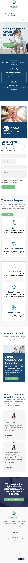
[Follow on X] (21, 559)
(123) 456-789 (11, 128)
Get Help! (8, 44)
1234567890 (9, 13)
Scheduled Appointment (14, 499)
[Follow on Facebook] (19, 559)
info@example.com (12, 15)
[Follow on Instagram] (24, 559)
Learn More (14, 68)
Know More (7, 214)
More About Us (12, 378)
